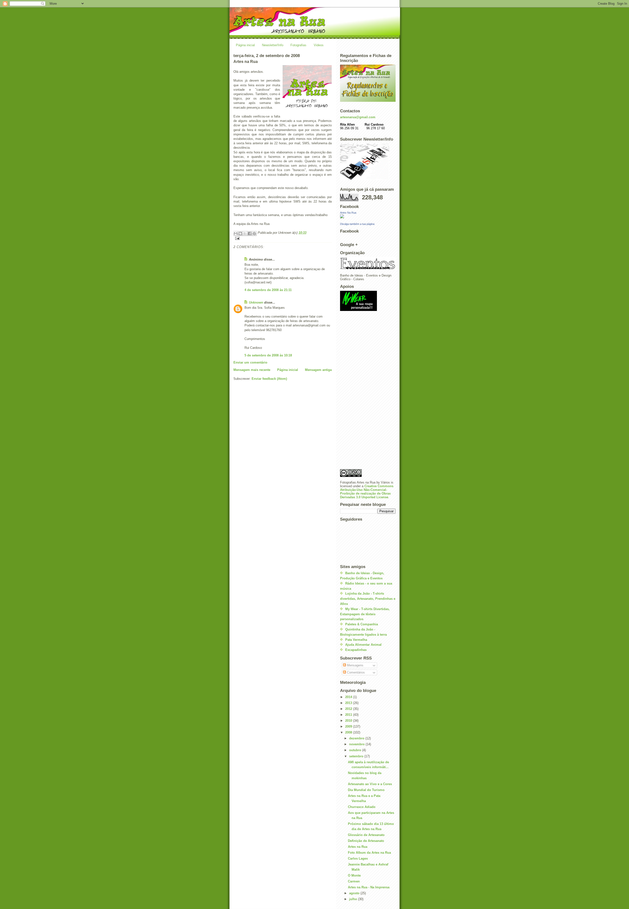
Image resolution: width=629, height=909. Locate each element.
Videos (319, 45)
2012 (349, 709)
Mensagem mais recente (251, 370)
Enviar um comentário (250, 362)
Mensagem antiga (318, 370)
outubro (355, 750)
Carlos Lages (358, 858)
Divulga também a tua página (357, 223)
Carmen (354, 881)
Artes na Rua (357, 847)
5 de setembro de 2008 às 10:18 (268, 355)
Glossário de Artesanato (366, 835)
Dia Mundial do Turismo (366, 790)
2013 (349, 703)
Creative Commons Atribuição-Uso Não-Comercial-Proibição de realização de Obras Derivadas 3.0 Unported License (366, 491)
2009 (349, 726)
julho (353, 899)
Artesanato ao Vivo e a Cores (370, 784)
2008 (349, 732)
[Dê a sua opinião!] (240, 233)
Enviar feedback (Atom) (269, 379)
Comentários (355, 672)
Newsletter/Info (272, 45)
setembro (356, 756)
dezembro (357, 738)
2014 (349, 697)
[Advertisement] (359, 391)
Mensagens (354, 665)
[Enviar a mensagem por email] (235, 233)
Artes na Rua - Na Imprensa (368, 887)
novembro (357, 744)
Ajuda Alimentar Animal (363, 644)
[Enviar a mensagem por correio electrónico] (282, 238)
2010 (349, 720)
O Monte (354, 875)
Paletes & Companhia (361, 624)
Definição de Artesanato (366, 841)
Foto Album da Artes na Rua (369, 852)
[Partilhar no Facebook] (249, 233)
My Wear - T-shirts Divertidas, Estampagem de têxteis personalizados (365, 614)
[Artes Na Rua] (368, 216)
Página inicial (245, 45)
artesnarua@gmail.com (357, 117)
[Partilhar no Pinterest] (254, 233)
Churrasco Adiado (361, 807)
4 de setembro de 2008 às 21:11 (268, 290)
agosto (354, 893)
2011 (349, 715)
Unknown (256, 302)
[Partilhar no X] (245, 233)
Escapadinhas (356, 650)
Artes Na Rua (348, 212)
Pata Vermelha (356, 640)
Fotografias (298, 45)
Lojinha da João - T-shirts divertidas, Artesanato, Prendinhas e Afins (367, 599)
